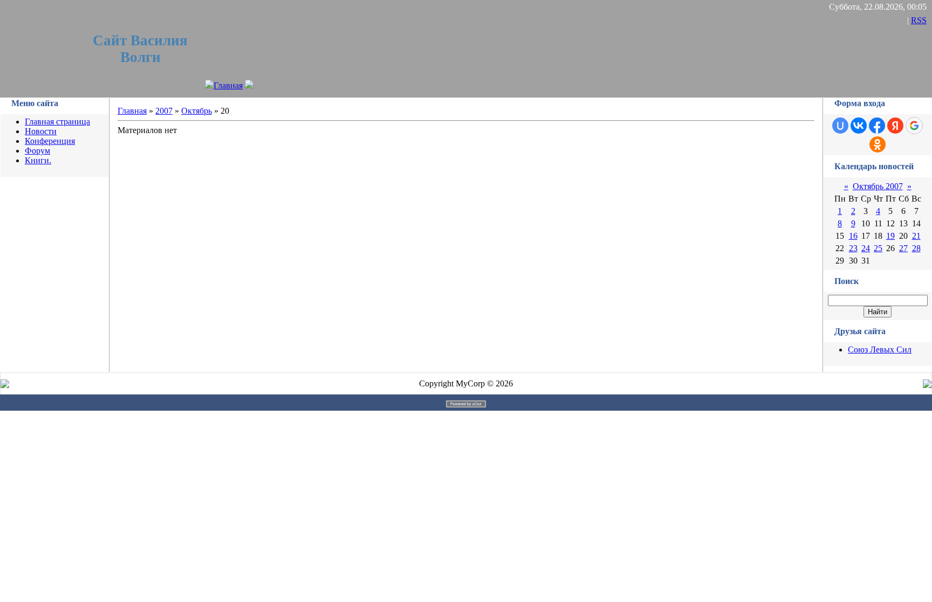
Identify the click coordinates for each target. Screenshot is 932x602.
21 (916, 235)
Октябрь (196, 110)
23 (853, 248)
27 (903, 248)
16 (853, 235)
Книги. (38, 160)
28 (916, 248)
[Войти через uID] (840, 125)
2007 (164, 110)
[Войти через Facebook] (877, 125)
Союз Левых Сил (880, 349)
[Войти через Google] (914, 125)
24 (865, 248)
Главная (228, 85)
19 (890, 235)
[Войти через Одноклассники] (877, 144)
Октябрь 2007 (878, 186)
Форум (37, 150)
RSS (919, 20)
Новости (41, 131)
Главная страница (57, 121)
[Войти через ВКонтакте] (859, 125)
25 (878, 248)
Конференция (50, 141)
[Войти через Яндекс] (895, 125)
